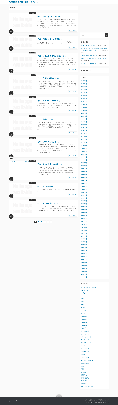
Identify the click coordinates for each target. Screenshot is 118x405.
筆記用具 (83, 383)
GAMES (83, 296)
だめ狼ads (84, 322)
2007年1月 (84, 250)
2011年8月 (84, 139)
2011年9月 (84, 136)
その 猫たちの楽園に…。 (47, 186)
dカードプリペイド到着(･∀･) (89, 45)
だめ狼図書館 (85, 325)
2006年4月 (84, 277)
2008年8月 (84, 195)
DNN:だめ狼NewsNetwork (88, 287)
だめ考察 (34, 74)
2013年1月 (84, 119)
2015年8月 (84, 86)
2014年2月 (84, 95)
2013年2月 (84, 116)
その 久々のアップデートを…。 (50, 101)
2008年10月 (84, 189)
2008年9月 (84, 192)
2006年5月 (84, 274)
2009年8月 (84, 160)
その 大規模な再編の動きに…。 (50, 78)
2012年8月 (84, 122)
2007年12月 (84, 218)
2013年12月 (84, 101)
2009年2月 (84, 177)
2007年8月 (84, 230)
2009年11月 (84, 151)
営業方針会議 (85, 363)
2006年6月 (84, 271)
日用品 (83, 366)
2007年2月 (84, 247)
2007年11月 (84, 221)
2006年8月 (84, 265)
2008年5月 (84, 204)
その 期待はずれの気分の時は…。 (51, 17)
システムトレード (86, 342)
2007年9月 (84, 227)
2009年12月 (84, 148)
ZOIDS (83, 307)
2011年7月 (84, 142)
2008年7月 (84, 198)
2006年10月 (84, 259)
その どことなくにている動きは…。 (52, 56)
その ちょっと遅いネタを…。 (49, 203)
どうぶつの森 (85, 331)
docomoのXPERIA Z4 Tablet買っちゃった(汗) (93, 58)
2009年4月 (84, 171)
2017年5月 (84, 81)
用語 (82, 369)
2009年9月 (84, 157)
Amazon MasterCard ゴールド (89, 55)
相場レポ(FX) (85, 378)
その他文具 (84, 319)
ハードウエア (85, 354)
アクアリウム (85, 334)
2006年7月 (84, 268)
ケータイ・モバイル (87, 340)
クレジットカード (86, 337)
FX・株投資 (84, 290)
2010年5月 (84, 145)
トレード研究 (85, 351)
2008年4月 (84, 206)
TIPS (82, 304)
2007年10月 (84, 224)
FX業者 (83, 293)
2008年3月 (84, 209)
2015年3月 (84, 89)
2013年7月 (84, 104)
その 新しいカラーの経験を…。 (50, 164)
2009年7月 (84, 163)
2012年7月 (84, 125)
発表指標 (83, 372)
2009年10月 (84, 154)
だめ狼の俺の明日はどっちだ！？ (24, 2)
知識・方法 (84, 381)
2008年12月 (84, 183)
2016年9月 (84, 84)
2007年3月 (84, 245)
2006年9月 (84, 262)
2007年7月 (84, 233)
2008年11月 (84, 186)
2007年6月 (84, 236)
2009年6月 (84, 166)
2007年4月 (84, 242)
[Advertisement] (94, 18)
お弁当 (83, 313)
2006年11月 (84, 256)
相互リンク (84, 375)
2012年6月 (84, 127)
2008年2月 (84, 212)
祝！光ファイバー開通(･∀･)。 (89, 63)
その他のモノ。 (85, 316)
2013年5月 (84, 110)
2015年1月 (84, 92)
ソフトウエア (85, 348)
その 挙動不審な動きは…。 (48, 142)
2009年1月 (84, 180)
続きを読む (72, 30)
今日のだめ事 (33, 13)
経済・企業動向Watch (87, 386)
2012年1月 (84, 130)
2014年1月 (84, 98)
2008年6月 (84, 201)
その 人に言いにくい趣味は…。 (50, 39)
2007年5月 (84, 239)
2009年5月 (84, 168)
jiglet (82, 301)
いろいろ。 (84, 310)
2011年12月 (84, 133)
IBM (82, 299)
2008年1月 (84, 215)
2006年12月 (84, 253)
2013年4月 (84, 113)
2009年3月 (84, 174)
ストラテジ (84, 345)
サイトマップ (13, 401)
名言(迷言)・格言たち (87, 360)
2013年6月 (84, 107)
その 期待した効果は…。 (47, 119)
